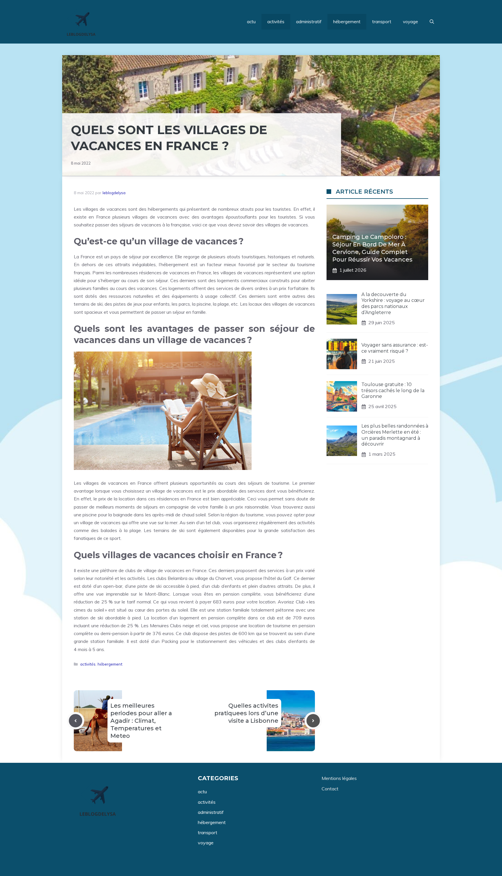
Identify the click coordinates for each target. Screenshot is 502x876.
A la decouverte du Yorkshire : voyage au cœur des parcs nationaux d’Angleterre (393, 303)
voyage (410, 21)
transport (381, 21)
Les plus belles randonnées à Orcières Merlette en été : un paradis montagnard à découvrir (394, 435)
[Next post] (313, 720)
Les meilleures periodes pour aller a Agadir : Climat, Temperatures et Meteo (141, 720)
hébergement (347, 21)
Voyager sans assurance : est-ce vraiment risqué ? (394, 348)
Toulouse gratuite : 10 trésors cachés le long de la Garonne (392, 390)
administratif (309, 21)
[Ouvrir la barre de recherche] (432, 22)
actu (251, 21)
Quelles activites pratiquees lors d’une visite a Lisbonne (246, 713)
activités (275, 21)
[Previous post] (75, 720)
